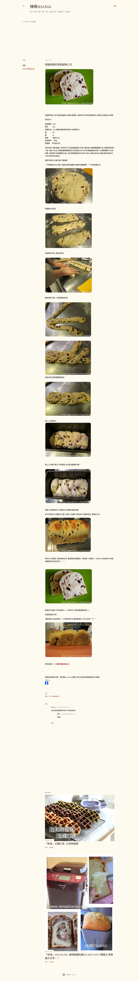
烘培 (35, 12)
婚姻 (51, 12)
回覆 (52, 723)
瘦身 (39, 12)
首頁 (31, 12)
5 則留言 (51, 847)
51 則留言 (51, 962)
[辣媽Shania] (46, 684)
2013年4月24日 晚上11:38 (68, 714)
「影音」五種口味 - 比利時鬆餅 (61, 843)
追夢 (43, 12)
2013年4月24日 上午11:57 (63, 707)
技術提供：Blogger (71, 974)
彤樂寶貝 (60, 12)
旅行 (47, 12)
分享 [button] (24, 60)
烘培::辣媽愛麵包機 (29, 69)
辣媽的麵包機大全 (62, 664)
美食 (55, 12)
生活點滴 (67, 12)
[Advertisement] (79, 772)
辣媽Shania (40, 6)
